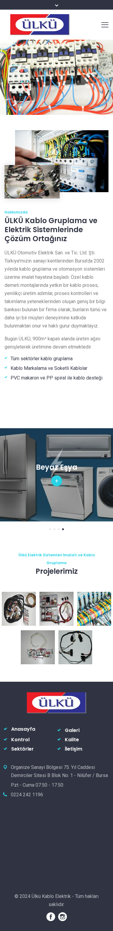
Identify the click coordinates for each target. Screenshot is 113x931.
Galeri (72, 730)
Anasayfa (23, 729)
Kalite (72, 739)
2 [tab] (54, 529)
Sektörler (22, 748)
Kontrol (20, 739)
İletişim (73, 748)
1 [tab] (50, 529)
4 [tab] (63, 529)
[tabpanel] (56, 474)
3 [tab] (59, 529)
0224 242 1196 (27, 794)
